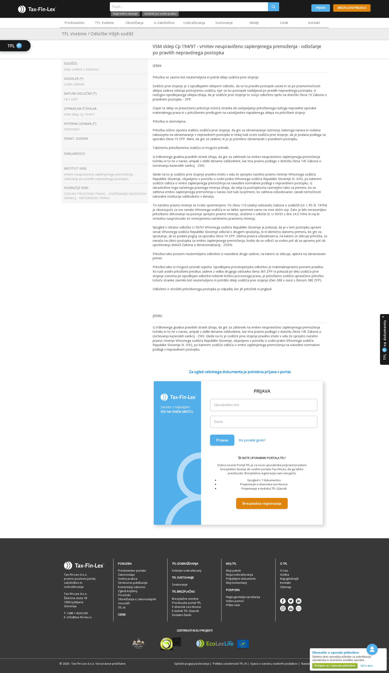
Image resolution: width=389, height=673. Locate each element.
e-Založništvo (164, 22)
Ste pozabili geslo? (252, 440)
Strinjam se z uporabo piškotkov (334, 665)
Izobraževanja (194, 22)
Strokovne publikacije (132, 583)
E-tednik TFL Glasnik (185, 611)
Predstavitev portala (132, 570)
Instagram (283, 608)
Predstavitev (74, 22)
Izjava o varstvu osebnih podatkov (274, 664)
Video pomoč (235, 601)
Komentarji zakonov (131, 587)
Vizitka (284, 575)
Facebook (283, 601)
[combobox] (189, 6)
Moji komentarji (236, 583)
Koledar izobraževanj (186, 570)
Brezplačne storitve (185, 599)
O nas (284, 570)
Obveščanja (134, 22)
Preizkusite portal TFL (186, 603)
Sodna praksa (127, 579)
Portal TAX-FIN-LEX (37, 9)
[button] (372, 649)
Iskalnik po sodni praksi (160, 13)
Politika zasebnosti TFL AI (230, 664)
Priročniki (124, 595)
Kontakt (314, 22)
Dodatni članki (181, 615)
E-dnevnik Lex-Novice (186, 607)
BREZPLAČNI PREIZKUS (352, 8)
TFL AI (121, 607)
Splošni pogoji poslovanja (191, 664)
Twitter (291, 601)
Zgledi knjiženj (127, 591)
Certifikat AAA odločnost (138, 643)
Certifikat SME (170, 643)
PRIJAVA (321, 8)
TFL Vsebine (104, 22)
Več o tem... (367, 665)
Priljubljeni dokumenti (241, 579)
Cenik (284, 22)
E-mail (298, 608)
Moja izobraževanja (239, 575)
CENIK (122, 614)
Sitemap (285, 587)
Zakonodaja (126, 575)
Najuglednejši (289, 579)
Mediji (254, 22)
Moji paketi (233, 570)
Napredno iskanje (125, 13)
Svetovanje (224, 22)
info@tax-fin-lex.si (79, 617)
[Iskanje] (273, 6)
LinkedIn (298, 601)
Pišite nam (233, 605)
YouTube (291, 608)
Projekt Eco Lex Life (223, 643)
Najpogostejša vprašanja (243, 597)
